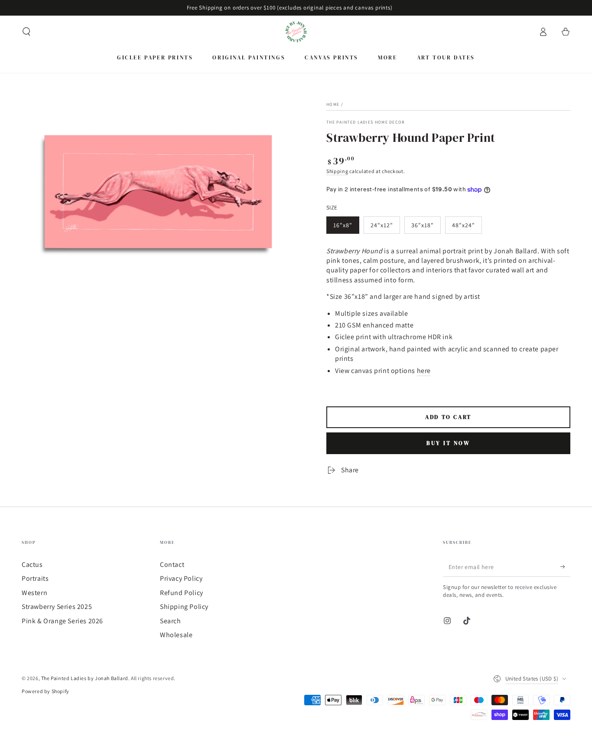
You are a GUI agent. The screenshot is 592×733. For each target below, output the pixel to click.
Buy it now (448, 443)
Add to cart (448, 417)
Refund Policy (181, 592)
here (424, 370)
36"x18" (422, 225)
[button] (26, 31)
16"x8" (342, 225)
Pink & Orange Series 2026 (62, 620)
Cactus (32, 564)
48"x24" (463, 225)
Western (34, 592)
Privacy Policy (181, 578)
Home (332, 104)
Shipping (337, 171)
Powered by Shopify (45, 691)
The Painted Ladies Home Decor (365, 122)
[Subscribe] (565, 566)
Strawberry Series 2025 (57, 606)
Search (170, 620)
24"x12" (382, 225)
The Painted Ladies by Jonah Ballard (84, 678)
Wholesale (176, 634)
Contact (172, 564)
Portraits (35, 578)
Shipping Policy (184, 606)
